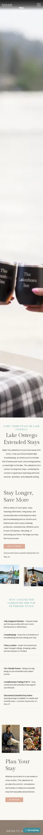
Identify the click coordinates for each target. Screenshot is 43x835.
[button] (39, 5)
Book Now (7, 5)
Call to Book (14, 546)
